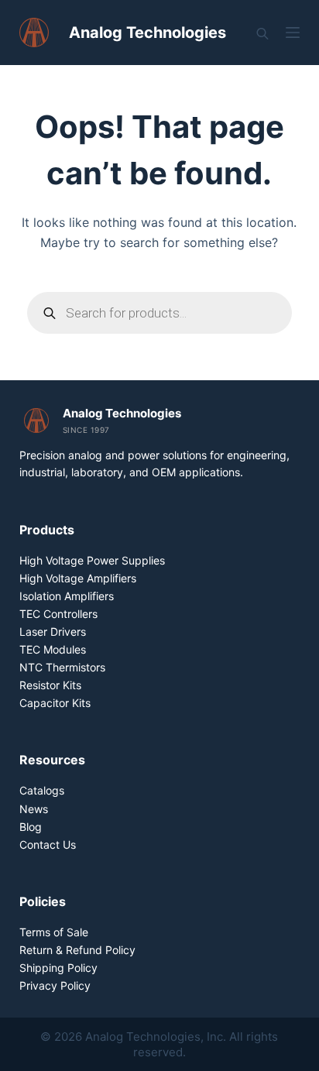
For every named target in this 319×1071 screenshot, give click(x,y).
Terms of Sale (53, 932)
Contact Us (47, 844)
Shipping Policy (58, 967)
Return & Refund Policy (77, 949)
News (33, 808)
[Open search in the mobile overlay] (262, 33)
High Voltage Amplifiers (77, 578)
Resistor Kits (50, 685)
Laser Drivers (52, 631)
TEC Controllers (58, 613)
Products (46, 529)
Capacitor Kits (55, 702)
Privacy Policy (55, 985)
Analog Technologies (147, 32)
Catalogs (41, 790)
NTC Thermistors (62, 667)
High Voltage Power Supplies (92, 560)
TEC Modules (52, 649)
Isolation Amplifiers (66, 595)
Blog (30, 826)
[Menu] (293, 32)
